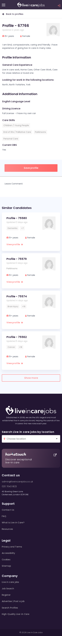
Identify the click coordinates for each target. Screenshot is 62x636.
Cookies (6, 559)
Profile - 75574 (16, 296)
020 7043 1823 (9, 486)
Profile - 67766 (15, 25)
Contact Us (8, 509)
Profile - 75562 (16, 337)
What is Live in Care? (13, 522)
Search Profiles (10, 607)
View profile (13, 244)
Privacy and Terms (12, 546)
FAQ (4, 516)
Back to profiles (13, 14)
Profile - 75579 (16, 259)
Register (6, 594)
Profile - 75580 (16, 218)
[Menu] (3, 5)
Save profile (31, 168)
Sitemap (6, 565)
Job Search (8, 588)
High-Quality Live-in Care (15, 614)
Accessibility (8, 553)
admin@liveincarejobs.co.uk (17, 481)
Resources (7, 529)
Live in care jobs (10, 582)
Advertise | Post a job (13, 601)
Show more (31, 378)
